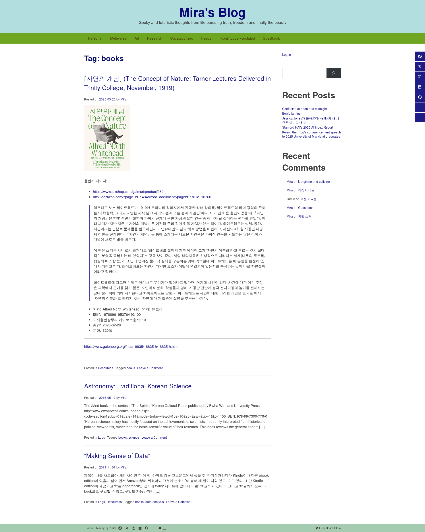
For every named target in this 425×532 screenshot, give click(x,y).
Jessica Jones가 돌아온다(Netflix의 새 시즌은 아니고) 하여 (310, 120)
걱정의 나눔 (306, 190)
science (134, 437)
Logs (101, 437)
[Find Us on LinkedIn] (140, 528)
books (131, 368)
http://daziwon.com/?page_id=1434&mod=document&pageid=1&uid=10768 (152, 196)
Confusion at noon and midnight (304, 108)
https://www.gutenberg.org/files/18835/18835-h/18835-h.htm (131, 346)
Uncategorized (181, 38)
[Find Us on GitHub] (147, 528)
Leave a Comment (150, 368)
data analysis (154, 501)
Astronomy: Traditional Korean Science (138, 385)
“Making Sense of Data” (117, 455)
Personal (95, 38)
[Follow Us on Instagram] (133, 528)
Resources (105, 368)
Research (154, 38)
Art (137, 38)
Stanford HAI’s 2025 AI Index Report (307, 127)
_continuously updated (237, 38)
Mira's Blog (212, 12)
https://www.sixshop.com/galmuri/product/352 (128, 191)
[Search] (333, 73)
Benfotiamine (291, 113)
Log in (286, 54)
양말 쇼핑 (304, 216)
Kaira (113, 528)
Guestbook (271, 38)
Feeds (206, 38)
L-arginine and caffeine (314, 181)
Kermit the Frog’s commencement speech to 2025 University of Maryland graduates (311, 134)
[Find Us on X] (127, 528)
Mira (124, 99)
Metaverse (118, 38)
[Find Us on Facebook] (120, 528)
